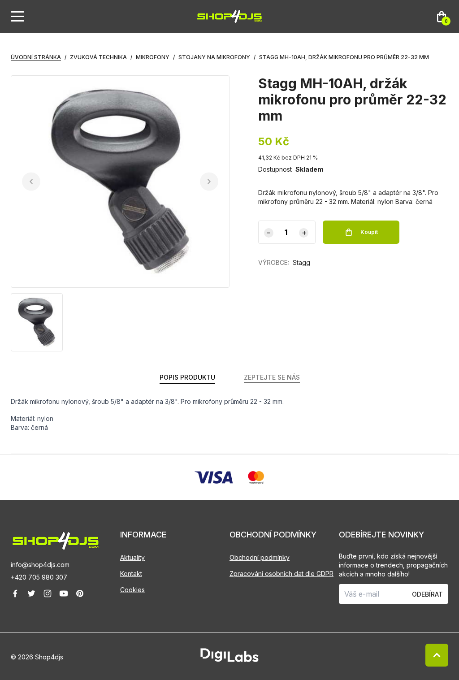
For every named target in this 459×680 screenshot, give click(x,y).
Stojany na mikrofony (214, 57)
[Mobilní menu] (17, 16)
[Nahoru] (436, 655)
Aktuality (132, 557)
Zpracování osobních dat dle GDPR (281, 573)
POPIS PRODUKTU (187, 377)
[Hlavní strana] (229, 16)
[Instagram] (47, 593)
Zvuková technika (98, 57)
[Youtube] (63, 593)
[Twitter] (31, 593)
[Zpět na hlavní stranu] (65, 540)
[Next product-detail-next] (209, 182)
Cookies (132, 589)
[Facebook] (15, 593)
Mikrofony (152, 57)
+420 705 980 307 (39, 577)
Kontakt (131, 573)
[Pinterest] (79, 593)
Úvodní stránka (36, 57)
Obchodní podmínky (260, 557)
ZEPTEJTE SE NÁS (272, 377)
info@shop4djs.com (40, 564)
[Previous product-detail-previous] (31, 182)
